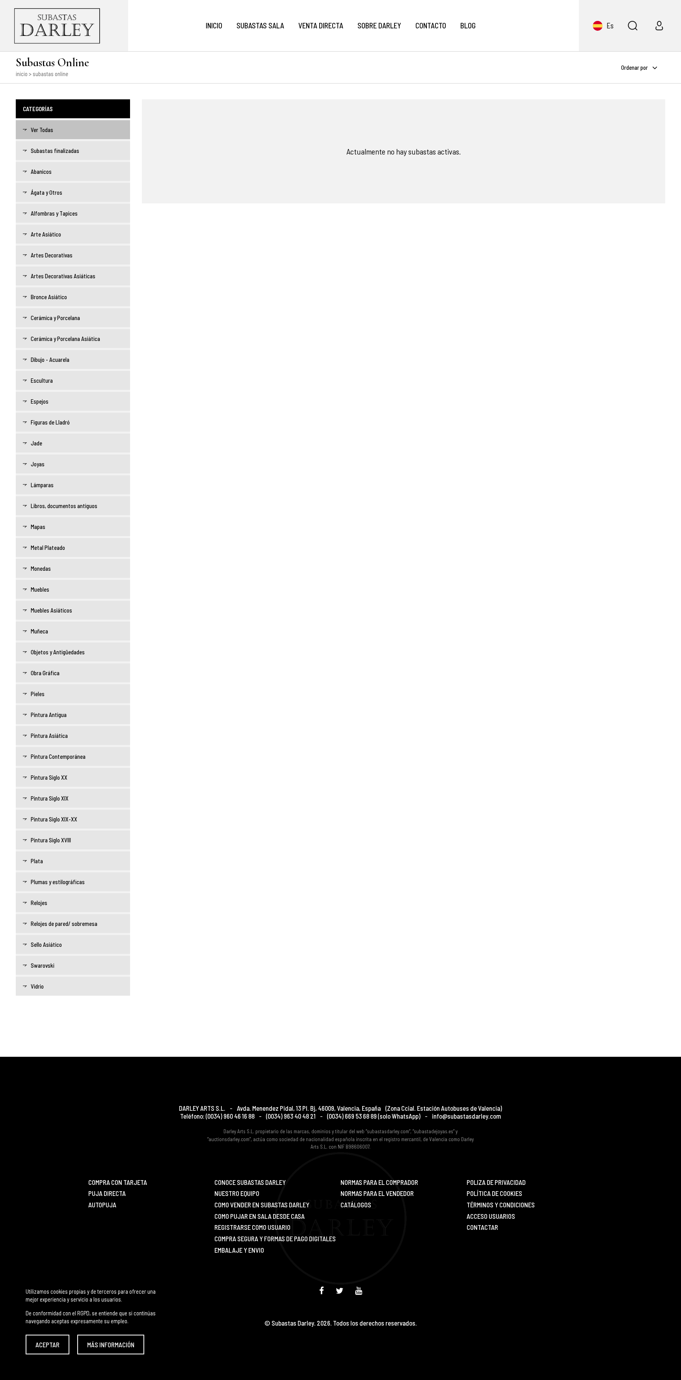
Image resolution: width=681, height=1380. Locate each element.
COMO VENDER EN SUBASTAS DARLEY (261, 1205)
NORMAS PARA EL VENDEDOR (377, 1193)
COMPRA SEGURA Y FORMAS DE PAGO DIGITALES (275, 1238)
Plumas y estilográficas (58, 881)
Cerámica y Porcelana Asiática (65, 338)
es (610, 25)
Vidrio (37, 986)
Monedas (41, 568)
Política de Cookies (494, 1193)
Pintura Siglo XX (49, 777)
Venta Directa (320, 25)
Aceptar (47, 1344)
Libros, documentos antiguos (64, 505)
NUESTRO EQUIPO (236, 1193)
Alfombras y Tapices (54, 213)
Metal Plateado (48, 547)
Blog (468, 25)
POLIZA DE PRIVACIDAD (496, 1182)
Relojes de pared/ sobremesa (64, 923)
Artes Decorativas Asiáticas (63, 275)
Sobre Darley (379, 25)
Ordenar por (635, 67)
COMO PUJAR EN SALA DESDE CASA (259, 1216)
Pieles (38, 693)
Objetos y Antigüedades (58, 652)
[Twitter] (339, 1290)
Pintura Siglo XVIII (51, 840)
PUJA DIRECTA (107, 1193)
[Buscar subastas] (632, 26)
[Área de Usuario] (659, 26)
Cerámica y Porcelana (55, 317)
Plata (37, 860)
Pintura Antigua (49, 714)
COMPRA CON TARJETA (117, 1182)
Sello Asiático (46, 944)
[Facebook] (321, 1290)
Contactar (482, 1227)
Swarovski (42, 965)
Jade (36, 443)
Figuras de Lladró (50, 422)
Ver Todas (42, 129)
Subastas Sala (260, 25)
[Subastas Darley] (64, 25)
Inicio (214, 25)
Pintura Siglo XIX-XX (54, 819)
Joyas (38, 463)
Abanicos (41, 171)
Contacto (430, 25)
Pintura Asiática (49, 735)
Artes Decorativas (52, 255)
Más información (110, 1344)
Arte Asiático (46, 234)
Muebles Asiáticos (51, 610)
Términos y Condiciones (501, 1205)
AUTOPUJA (102, 1205)
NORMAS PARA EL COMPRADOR (379, 1182)
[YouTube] (358, 1290)
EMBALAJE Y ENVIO (239, 1250)
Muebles (40, 589)
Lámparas (42, 484)
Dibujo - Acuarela (50, 359)
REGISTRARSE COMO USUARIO (252, 1227)
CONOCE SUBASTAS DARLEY (250, 1182)
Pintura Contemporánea (58, 756)
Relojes (39, 902)
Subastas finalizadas (55, 150)
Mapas (38, 526)
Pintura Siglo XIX (50, 798)
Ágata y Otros (46, 192)
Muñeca (39, 631)
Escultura (42, 380)
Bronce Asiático (49, 296)
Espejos (39, 401)
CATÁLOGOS (355, 1205)
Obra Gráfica (45, 672)
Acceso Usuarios (491, 1216)
